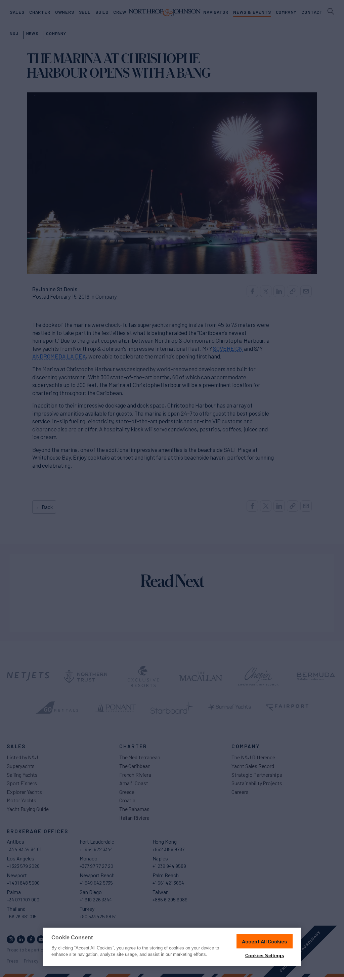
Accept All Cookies (264, 941)
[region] (172, 947)
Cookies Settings (264, 955)
